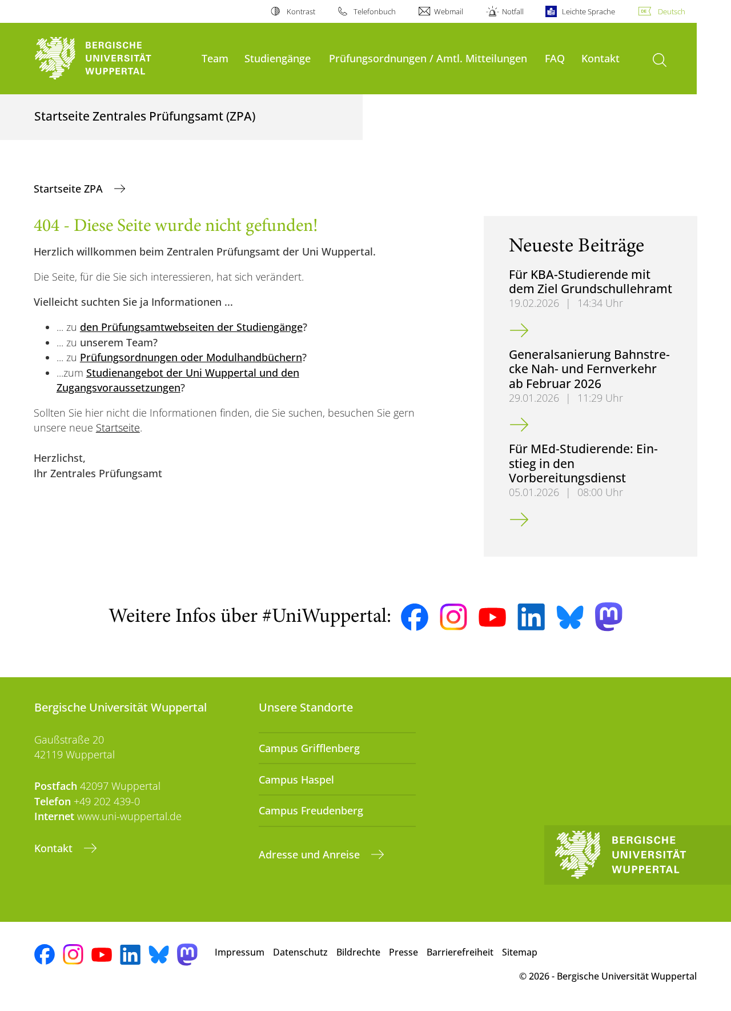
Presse (403, 952)
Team (215, 58)
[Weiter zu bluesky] (570, 617)
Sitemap (519, 952)
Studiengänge (277, 58)
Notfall (512, 11)
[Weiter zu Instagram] (453, 617)
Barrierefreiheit (460, 952)
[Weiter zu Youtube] (492, 617)
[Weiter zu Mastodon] (608, 617)
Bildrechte (358, 952)
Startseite (118, 427)
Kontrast (301, 11)
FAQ (555, 58)
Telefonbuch (375, 11)
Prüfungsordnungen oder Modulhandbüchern (191, 357)
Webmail (448, 11)
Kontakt (600, 58)
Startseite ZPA (70, 188)
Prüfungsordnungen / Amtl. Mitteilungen (428, 58)
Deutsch (671, 11)
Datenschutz (300, 952)
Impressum (239, 952)
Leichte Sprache (588, 11)
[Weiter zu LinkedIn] (531, 617)
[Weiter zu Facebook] (414, 617)
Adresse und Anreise (311, 854)
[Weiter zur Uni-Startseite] (112, 59)
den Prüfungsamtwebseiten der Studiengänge (191, 327)
